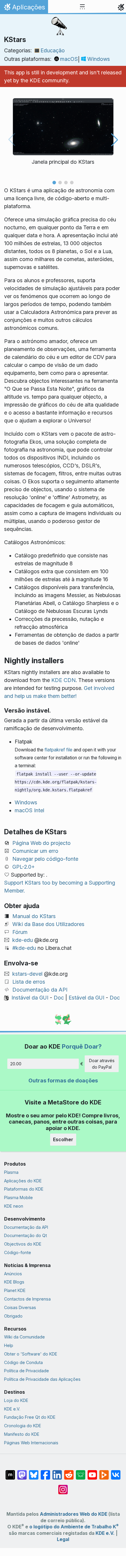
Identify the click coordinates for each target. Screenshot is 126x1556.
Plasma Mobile (18, 1197)
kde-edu (22, 940)
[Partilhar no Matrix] (10, 1472)
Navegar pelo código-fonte (45, 859)
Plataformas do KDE (23, 1188)
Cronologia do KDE (22, 1425)
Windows (98, 59)
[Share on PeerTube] (104, 1472)
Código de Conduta (23, 1362)
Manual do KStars (34, 916)
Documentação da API (39, 990)
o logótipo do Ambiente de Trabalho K (74, 1527)
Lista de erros (28, 982)
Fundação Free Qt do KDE (29, 1417)
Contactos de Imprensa (27, 1298)
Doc (59, 998)
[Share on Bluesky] (33, 1472)
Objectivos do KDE (22, 1243)
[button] (54, 182)
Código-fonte (17, 1252)
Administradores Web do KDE (73, 1514)
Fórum (20, 932)
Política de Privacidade (26, 1370)
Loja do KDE (16, 1400)
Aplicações (24, 8)
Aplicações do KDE (23, 1180)
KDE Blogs (14, 1281)
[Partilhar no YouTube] (92, 1472)
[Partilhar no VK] (115, 1472)
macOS (69, 59)
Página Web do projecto (41, 843)
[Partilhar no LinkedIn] (57, 1472)
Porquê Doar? (82, 1046)
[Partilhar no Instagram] (63, 1486)
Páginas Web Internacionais (31, 1442)
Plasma (11, 1172)
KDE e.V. (12, 1408)
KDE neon (13, 1206)
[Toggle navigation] (82, 7)
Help (8, 1345)
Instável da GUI (29, 998)
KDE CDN (63, 680)
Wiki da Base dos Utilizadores (48, 924)
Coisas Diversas (20, 1307)
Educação (52, 50)
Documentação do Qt (25, 1235)
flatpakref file (58, 750)
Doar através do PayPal (102, 1063)
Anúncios (13, 1273)
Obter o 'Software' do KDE (30, 1353)
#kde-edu (24, 948)
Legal (63, 1539)
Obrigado (13, 1315)
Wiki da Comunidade (24, 1336)
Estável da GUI (86, 998)
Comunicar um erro (35, 851)
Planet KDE (14, 1290)
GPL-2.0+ (23, 867)
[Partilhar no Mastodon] (22, 1472)
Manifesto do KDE (21, 1434)
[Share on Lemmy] (80, 1472)
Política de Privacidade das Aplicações (42, 1379)
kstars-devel (27, 974)
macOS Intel (29, 810)
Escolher (63, 1139)
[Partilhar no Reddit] (69, 1472)
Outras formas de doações (63, 1080)
